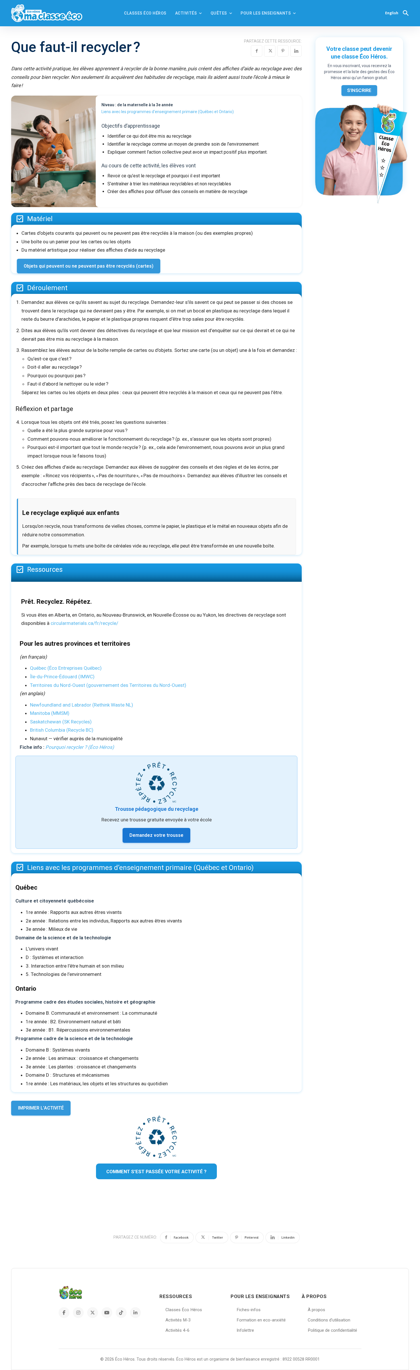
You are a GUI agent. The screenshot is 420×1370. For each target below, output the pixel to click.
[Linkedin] (296, 51)
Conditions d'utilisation (329, 1320)
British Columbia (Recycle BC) (61, 730)
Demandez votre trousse (156, 835)
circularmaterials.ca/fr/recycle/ (84, 623)
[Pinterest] (283, 51)
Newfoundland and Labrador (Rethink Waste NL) (81, 705)
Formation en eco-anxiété (261, 1320)
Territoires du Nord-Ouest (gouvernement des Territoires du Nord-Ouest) (108, 685)
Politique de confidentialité (332, 1330)
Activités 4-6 (177, 1330)
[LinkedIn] (135, 1312)
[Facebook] (256, 51)
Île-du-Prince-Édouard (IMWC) (62, 676)
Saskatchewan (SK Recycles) (61, 722)
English (391, 13)
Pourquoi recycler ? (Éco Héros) (79, 747)
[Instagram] (78, 1312)
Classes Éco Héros (183, 1309)
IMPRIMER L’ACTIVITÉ (41, 1108)
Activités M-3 (178, 1320)
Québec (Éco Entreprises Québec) (66, 668)
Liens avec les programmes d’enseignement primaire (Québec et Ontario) (167, 111)
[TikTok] (121, 1312)
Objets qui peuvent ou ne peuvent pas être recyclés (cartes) (88, 266)
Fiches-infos (249, 1309)
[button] (406, 13)
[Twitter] (269, 51)
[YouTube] (106, 1312)
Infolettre (245, 1330)
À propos (316, 1309)
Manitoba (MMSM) (49, 713)
